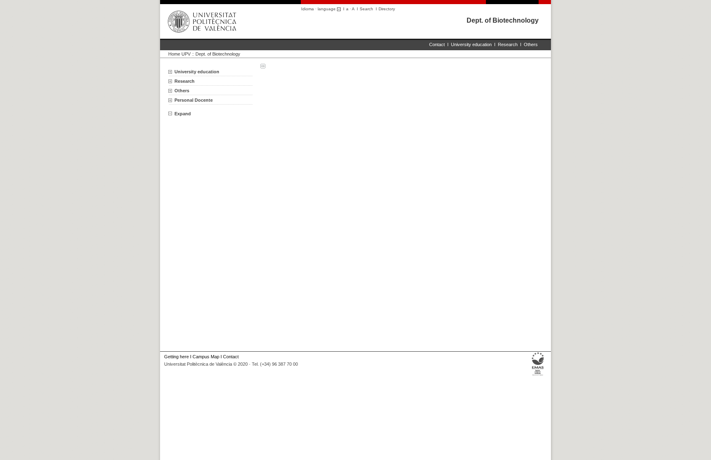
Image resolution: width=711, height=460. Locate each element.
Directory (387, 9)
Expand (182, 113)
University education (471, 44)
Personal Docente (193, 100)
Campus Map (206, 356)
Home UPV (179, 53)
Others (531, 44)
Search (366, 9)
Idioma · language (319, 9)
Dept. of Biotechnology (503, 20)
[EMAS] (538, 375)
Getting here (176, 356)
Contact (437, 44)
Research (508, 44)
